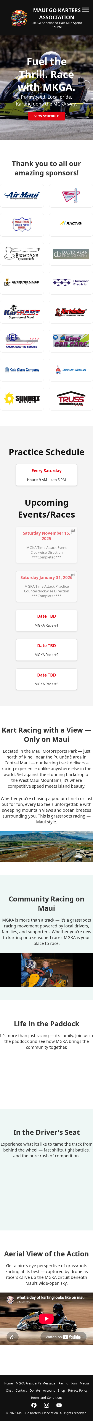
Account (49, 1390)
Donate (35, 1390)
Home (8, 1383)
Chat (9, 1390)
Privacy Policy (77, 1390)
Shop (61, 1390)
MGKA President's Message (35, 1383)
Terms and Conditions (47, 1397)
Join (74, 1383)
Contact (21, 1390)
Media (84, 1383)
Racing (63, 1383)
